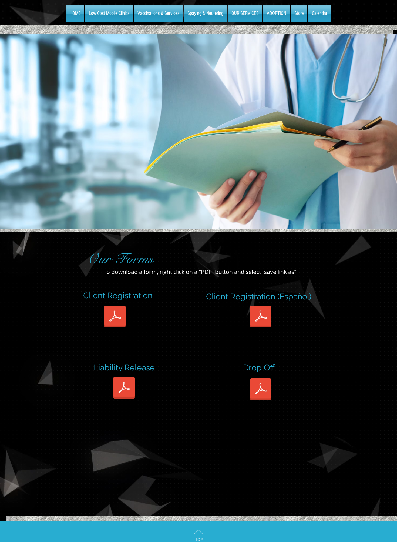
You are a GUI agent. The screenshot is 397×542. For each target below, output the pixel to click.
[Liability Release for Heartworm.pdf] (124, 388)
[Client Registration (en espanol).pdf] (260, 317)
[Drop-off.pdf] (260, 389)
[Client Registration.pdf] (115, 317)
